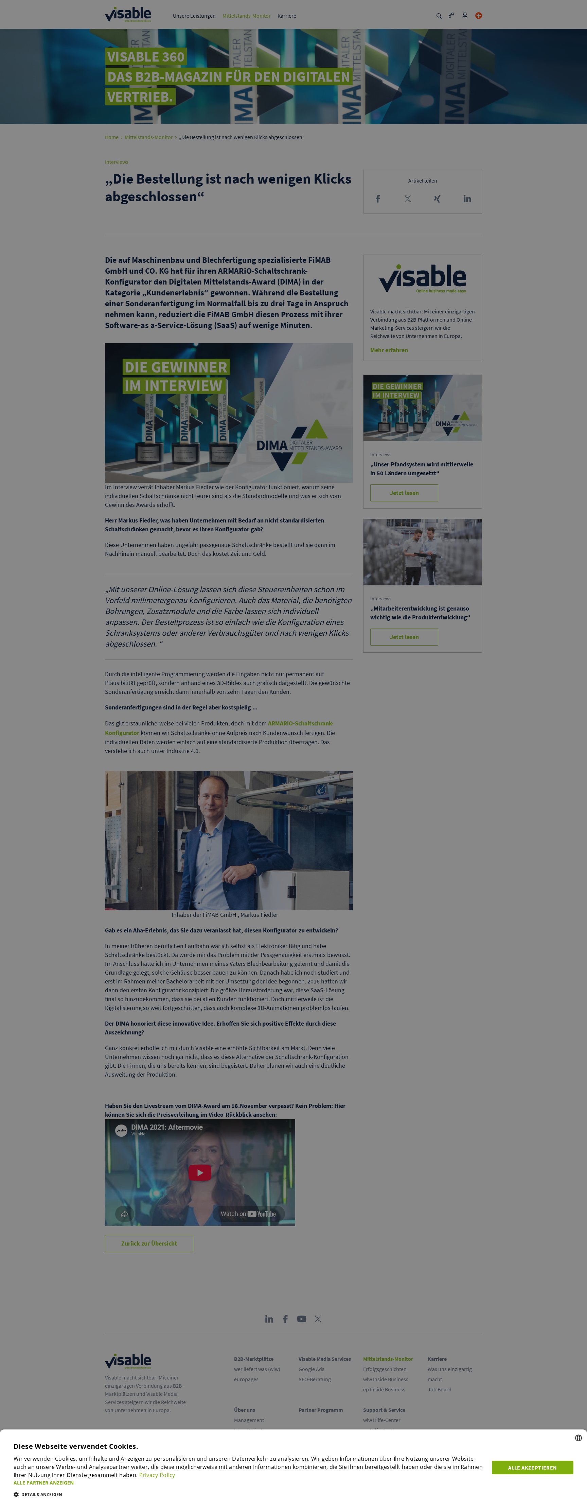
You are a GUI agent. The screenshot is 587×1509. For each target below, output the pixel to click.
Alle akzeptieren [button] (532, 1467)
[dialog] (293, 1469)
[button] (249, 1482)
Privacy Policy (157, 1475)
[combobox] (578, 1438)
